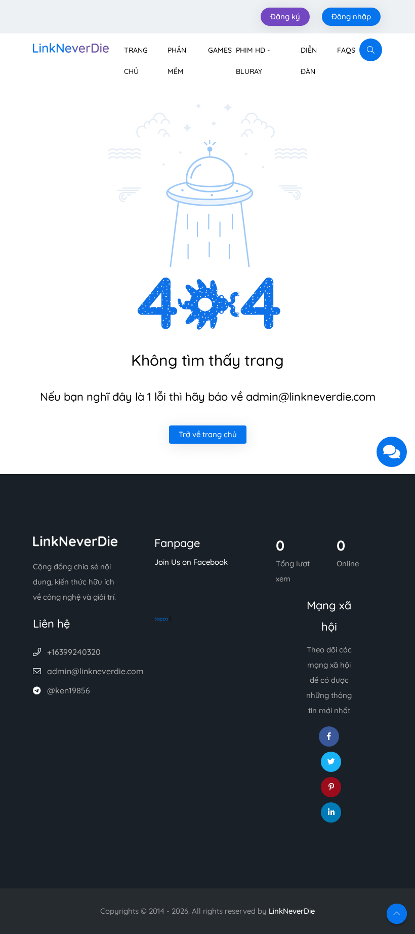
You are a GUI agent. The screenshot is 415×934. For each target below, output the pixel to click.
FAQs (346, 50)
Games (220, 50)
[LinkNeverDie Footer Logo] (75, 540)
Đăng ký (285, 16)
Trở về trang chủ (208, 434)
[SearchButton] (370, 49)
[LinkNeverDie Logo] (71, 47)
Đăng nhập (351, 16)
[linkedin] (331, 812)
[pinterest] (331, 787)
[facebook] (329, 736)
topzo (161, 618)
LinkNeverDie (292, 911)
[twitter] (331, 762)
